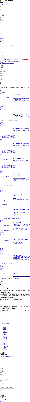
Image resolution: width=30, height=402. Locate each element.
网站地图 (9, 356)
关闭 (27, 59)
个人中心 (3, 13)
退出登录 (3, 15)
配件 (21, 61)
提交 (1, 381)
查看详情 (1, 54)
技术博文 (4, 344)
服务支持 (1, 38)
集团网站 (14, 356)
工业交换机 (18, 61)
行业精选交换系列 (14, 61)
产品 (0, 17)
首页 (2, 55)
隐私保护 (4, 356)
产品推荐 (4, 343)
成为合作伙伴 (5, 337)
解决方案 (1, 20)
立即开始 (26, 59)
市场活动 (4, 329)
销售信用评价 (5, 334)
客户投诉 (4, 333)
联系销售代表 (5, 332)
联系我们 (4, 348)
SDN (20, 61)
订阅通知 (3, 14)
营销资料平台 (5, 341)
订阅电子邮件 (5, 349)
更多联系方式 (2, 401)
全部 (0, 61)
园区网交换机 (3, 61)
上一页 (1, 281)
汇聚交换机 (6, 63)
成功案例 (4, 328)
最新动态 (4, 327)
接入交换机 (9, 63)
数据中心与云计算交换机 (8, 61)
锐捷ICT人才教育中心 (6, 346)
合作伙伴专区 (5, 336)
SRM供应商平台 (5, 338)
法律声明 (1, 356)
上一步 (1, 389)
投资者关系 (1, 40)
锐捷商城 (4, 331)
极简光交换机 (12, 63)
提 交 (3, 389)
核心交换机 (3, 63)
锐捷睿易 (4, 347)
